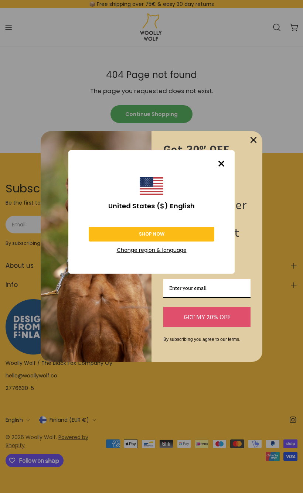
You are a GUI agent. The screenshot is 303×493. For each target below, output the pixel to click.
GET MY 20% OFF (207, 317)
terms (233, 339)
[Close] (221, 163)
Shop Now (151, 234)
